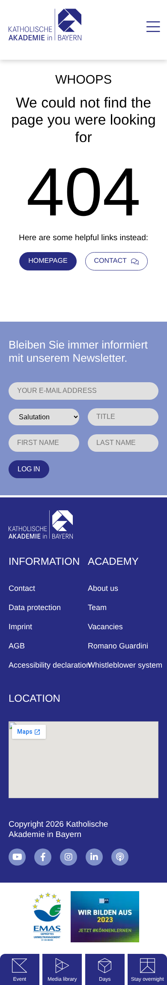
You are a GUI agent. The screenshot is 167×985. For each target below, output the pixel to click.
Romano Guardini (118, 646)
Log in (29, 469)
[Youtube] (17, 857)
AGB (17, 646)
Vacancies (105, 626)
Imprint (20, 626)
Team (97, 607)
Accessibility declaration (49, 665)
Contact (22, 588)
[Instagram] (68, 857)
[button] (153, 27)
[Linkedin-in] (94, 857)
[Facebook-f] (42, 857)
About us (103, 588)
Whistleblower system (125, 665)
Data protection (35, 607)
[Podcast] (119, 857)
